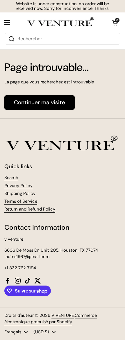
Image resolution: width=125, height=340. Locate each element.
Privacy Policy (18, 186)
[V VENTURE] (61, 22)
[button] (115, 22)
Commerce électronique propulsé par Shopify (50, 318)
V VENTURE (62, 315)
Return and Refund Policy (29, 209)
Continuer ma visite (39, 102)
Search (11, 177)
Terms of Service (20, 201)
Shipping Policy (19, 193)
